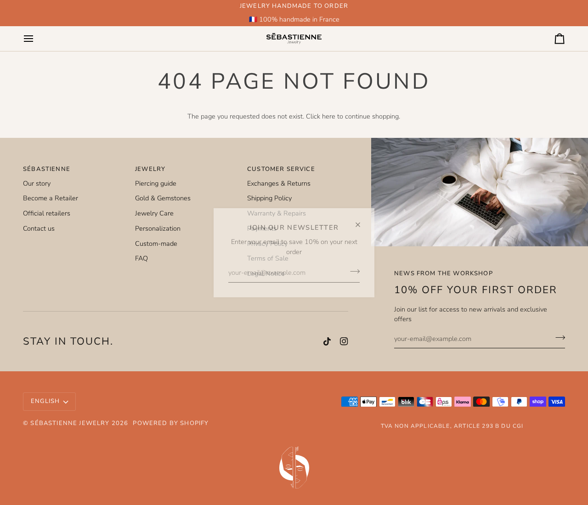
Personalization (158, 228)
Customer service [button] (281, 169)
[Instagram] (344, 341)
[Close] (361, 220)
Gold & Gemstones (163, 198)
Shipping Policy (269, 198)
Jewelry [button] (150, 169)
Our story (37, 183)
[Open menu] (37, 38)
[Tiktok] (327, 341)
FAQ (141, 258)
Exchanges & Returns (279, 183)
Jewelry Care (154, 213)
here (328, 116)
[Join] (352, 271)
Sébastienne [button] (46, 169)
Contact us (39, 228)
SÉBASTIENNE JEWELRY (69, 423)
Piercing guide (155, 183)
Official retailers (46, 213)
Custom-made (156, 243)
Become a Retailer (50, 198)
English (45, 401)
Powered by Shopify (171, 423)
